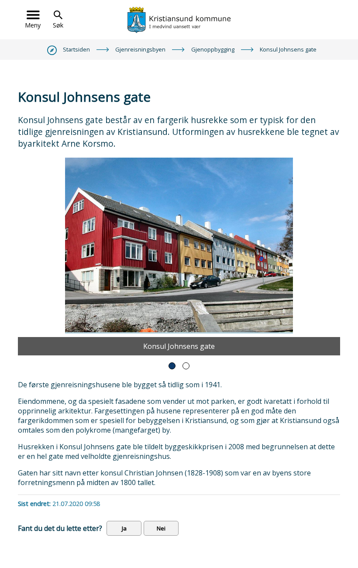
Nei (161, 528)
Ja (124, 528)
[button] (172, 365)
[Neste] (329, 256)
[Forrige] (29, 256)
